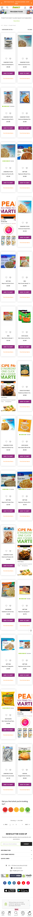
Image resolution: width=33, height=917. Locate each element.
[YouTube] (23, 883)
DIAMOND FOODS (8, 62)
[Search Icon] (9, 7)
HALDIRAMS (8, 609)
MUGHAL (25, 773)
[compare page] (31, 630)
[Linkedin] (9, 883)
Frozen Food (12, 25)
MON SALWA (25, 336)
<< (2, 25)
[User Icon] (25, 8)
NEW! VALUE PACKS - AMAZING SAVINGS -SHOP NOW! (16, 2)
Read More (17, 21)
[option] (16, 3)
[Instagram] (14, 883)
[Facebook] (4, 883)
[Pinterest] (18, 883)
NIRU (25, 281)
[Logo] (16, 7)
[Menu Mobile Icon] (2, 7)
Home (5, 25)
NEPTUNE (24, 171)
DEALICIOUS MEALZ (25, 390)
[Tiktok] (28, 883)
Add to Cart (8, 73)
